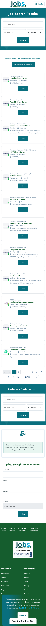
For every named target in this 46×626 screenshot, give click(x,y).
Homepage (5, 573)
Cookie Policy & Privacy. (29, 608)
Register (4, 594)
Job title (5, 481)
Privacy (26, 586)
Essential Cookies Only (23, 621)
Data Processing (29, 594)
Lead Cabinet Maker (17, 350)
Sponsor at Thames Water (20, 126)
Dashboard (5, 586)
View (23, 88)
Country (5, 502)
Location (5, 491)
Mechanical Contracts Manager (22, 302)
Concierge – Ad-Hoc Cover (20, 326)
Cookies (27, 590)
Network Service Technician (21, 223)
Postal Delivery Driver (18, 78)
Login (3, 590)
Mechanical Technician (18, 276)
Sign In (40, 4)
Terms (26, 581)
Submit (23, 514)
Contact (26, 577)
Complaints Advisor (17, 250)
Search (23, 40)
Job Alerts (4, 581)
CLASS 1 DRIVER (16, 176)
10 (18, 377)
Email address (7, 470)
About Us (27, 573)
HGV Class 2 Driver (17, 152)
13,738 (28, 377)
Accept (23, 615)
